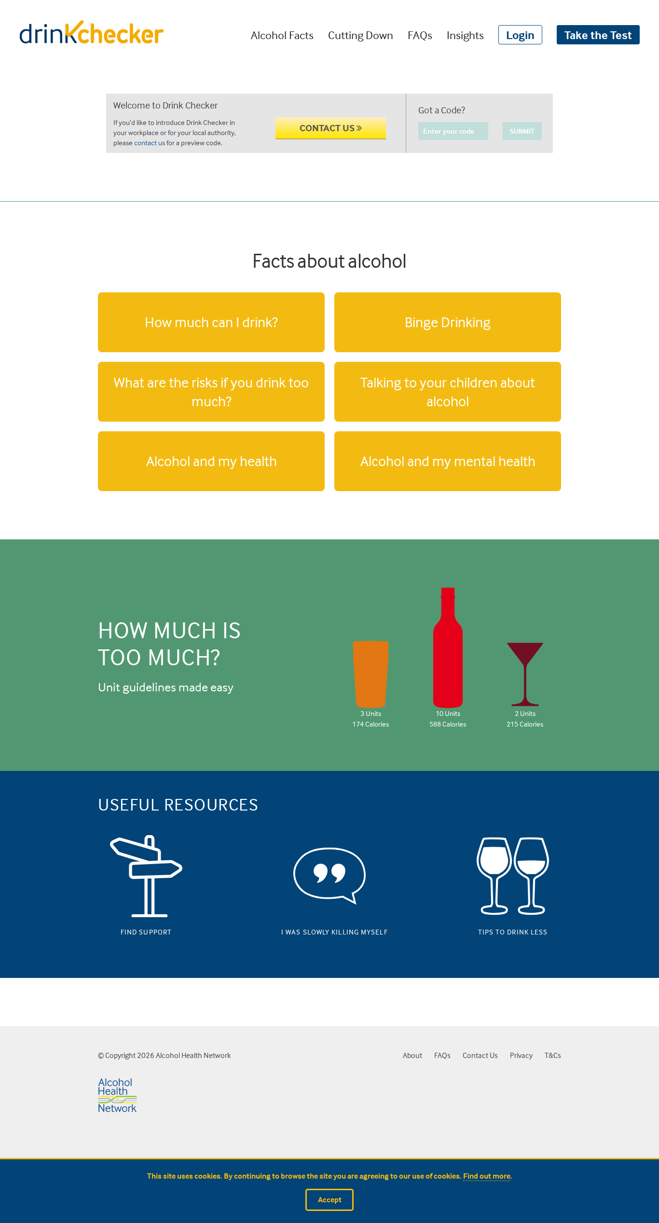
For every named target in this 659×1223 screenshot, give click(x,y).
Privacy (521, 1055)
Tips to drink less (513, 930)
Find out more (486, 1176)
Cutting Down (360, 34)
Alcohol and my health (211, 460)
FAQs (420, 34)
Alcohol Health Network (193, 1055)
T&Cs (553, 1055)
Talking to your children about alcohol (447, 391)
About (412, 1055)
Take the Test (598, 34)
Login (520, 34)
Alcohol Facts (282, 34)
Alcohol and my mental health (447, 460)
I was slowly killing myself (329, 930)
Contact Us (480, 1055)
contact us (149, 142)
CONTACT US (328, 127)
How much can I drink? (211, 321)
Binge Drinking (448, 321)
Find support (146, 930)
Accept (330, 1199)
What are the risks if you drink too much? (211, 391)
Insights (465, 34)
